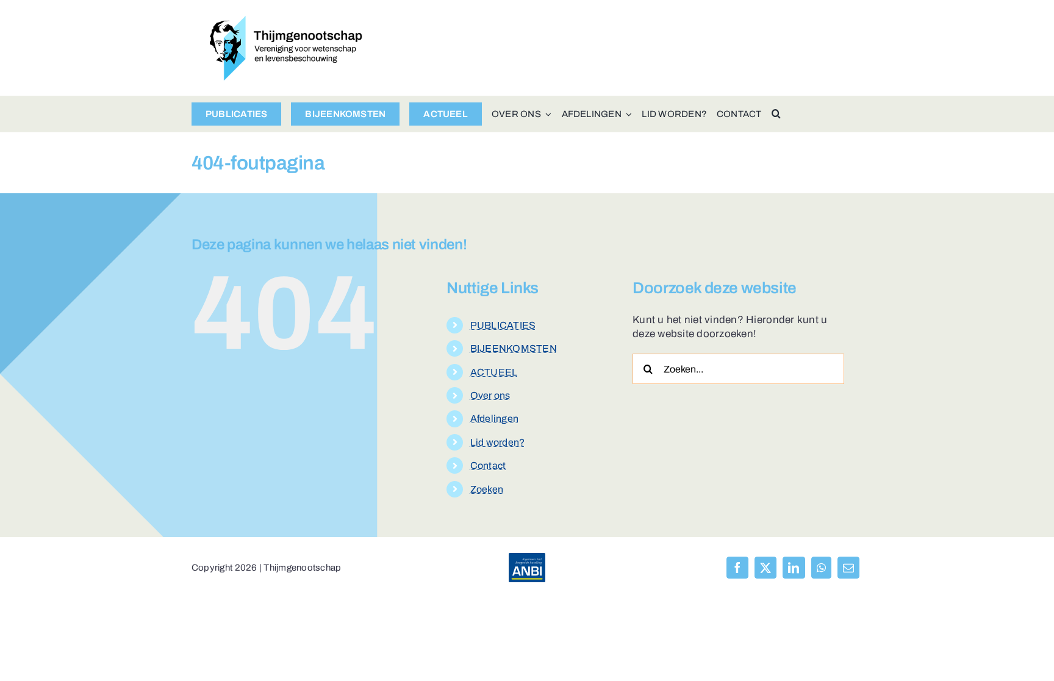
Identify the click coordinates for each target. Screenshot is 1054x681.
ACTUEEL (494, 372)
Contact (488, 465)
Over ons (490, 395)
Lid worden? (497, 442)
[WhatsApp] (821, 568)
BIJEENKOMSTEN (513, 348)
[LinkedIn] (794, 568)
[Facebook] (737, 568)
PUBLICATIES (503, 325)
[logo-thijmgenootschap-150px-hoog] (286, 21)
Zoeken (487, 489)
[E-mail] (848, 568)
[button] (776, 114)
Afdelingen (494, 418)
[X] (765, 568)
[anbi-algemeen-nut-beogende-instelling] (527, 558)
